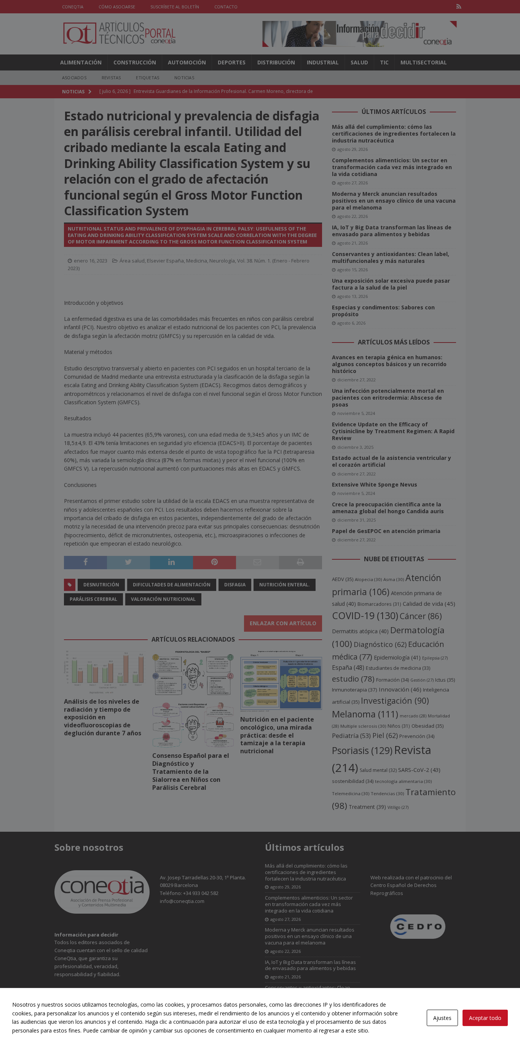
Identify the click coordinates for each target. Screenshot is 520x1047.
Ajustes (442, 1017)
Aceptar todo (485, 1017)
